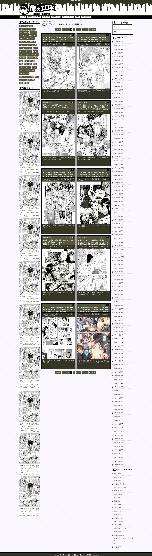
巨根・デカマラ (25, 67)
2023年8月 (117, 175)
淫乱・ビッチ (24, 73)
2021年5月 (117, 275)
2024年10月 (117, 123)
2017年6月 (117, 450)
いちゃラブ (24, 29)
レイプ (35, 51)
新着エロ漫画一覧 (34, 17)
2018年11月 (117, 387)
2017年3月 (117, 461)
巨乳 (21, 64)
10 (83, 29)
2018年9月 (117, 394)
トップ (23, 17)
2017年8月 (117, 442)
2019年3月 (117, 372)
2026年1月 (117, 67)
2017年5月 (117, 453)
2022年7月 (117, 223)
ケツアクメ (85, 246)
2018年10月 (117, 390)
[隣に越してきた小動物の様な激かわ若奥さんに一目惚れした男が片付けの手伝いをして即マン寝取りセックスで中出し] (93, 67)
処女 (21, 61)
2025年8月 (117, 86)
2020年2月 (117, 331)
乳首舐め (23, 58)
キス (33, 38)
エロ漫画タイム (118, 518)
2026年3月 (117, 60)
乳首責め (30, 58)
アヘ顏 (22, 38)
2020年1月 (117, 335)
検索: (114, 26)
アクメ (22, 35)
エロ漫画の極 (117, 531)
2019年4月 (117, 368)
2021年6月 (117, 272)
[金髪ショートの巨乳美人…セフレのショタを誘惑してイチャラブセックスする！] (58, 135)
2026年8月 (117, 41)
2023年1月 (117, 201)
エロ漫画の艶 (117, 508)
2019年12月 (117, 338)
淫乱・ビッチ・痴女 (27, 77)
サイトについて (68, 17)
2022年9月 (117, 216)
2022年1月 (117, 246)
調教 (33, 80)
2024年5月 (117, 142)
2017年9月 (117, 439)
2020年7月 (117, 312)
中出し (22, 54)
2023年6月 (117, 182)
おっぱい (32, 29)
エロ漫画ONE (117, 547)
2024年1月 (117, 157)
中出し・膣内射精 (32, 54)
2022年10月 (117, 212)
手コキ (34, 67)
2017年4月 (117, 457)
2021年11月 (117, 253)
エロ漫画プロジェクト (120, 487)
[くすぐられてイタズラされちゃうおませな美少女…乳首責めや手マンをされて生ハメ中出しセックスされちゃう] (58, 67)
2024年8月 (117, 131)
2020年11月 (117, 298)
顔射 (21, 83)
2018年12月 (117, 383)
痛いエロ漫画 (117, 497)
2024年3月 (117, 149)
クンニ (22, 42)
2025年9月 (117, 82)
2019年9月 (117, 349)
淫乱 (33, 70)
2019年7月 (117, 357)
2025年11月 (117, 75)
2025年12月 (117, 71)
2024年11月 (117, 119)
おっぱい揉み (24, 32)
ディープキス (30, 42)
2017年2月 (117, 464)
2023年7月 (117, 179)
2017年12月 (117, 427)
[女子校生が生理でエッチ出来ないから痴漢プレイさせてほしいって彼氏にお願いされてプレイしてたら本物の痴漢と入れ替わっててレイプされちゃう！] (93, 338)
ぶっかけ (33, 32)
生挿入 (28, 80)
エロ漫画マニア (118, 514)
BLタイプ (116, 543)
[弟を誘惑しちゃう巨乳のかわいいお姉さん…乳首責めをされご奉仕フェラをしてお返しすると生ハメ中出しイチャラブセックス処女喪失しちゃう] (58, 203)
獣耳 (47, 180)
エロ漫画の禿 (117, 477)
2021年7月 (117, 268)
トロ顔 (22, 45)
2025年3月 (117, 105)
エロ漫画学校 (117, 504)
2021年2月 (117, 286)
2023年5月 (117, 186)
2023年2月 (117, 197)
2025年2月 (117, 108)
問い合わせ (86, 17)
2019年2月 (117, 375)
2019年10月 (117, 346)
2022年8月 (117, 220)
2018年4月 (117, 413)
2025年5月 (117, 97)
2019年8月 (117, 353)
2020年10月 (117, 301)
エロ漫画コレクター (119, 511)
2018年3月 (117, 416)
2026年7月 (117, 45)
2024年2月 (117, 153)
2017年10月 (117, 435)
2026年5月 (117, 53)
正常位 (28, 70)
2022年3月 (117, 238)
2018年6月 (117, 405)
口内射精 (31, 61)
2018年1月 (117, 424)
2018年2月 (117, 420)
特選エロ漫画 (117, 474)
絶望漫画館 (117, 501)
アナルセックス (31, 35)
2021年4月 (117, 279)
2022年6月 (117, 227)
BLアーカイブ (118, 491)
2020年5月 (117, 320)
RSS (77, 17)
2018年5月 (117, 409)
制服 (25, 61)
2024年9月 (117, 127)
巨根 (34, 64)
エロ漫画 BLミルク (119, 535)
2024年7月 (117, 134)
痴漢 (81, 315)
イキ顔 (28, 38)
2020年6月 (117, 316)
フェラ (22, 51)
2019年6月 (117, 361)
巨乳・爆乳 (28, 64)
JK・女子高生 (28, 26)
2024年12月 (117, 116)
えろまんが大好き (119, 521)
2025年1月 (117, 112)
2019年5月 (117, 364)
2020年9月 (117, 305)
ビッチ (35, 48)
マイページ (55, 17)
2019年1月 (117, 379)
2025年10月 (117, 79)
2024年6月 (117, 138)
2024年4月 (117, 145)
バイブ (60, 314)
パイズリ (29, 48)
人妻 (36, 58)
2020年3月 (117, 327)
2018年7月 (117, 401)
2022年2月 (117, 242)
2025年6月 (117, 93)
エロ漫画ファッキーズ (120, 528)
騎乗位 (26, 83)
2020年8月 (117, 309)
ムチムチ (29, 51)
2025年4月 (117, 101)
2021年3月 (117, 283)
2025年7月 (117, 90)
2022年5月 (117, 231)
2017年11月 (117, 431)
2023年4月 (117, 190)
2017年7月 (117, 446)
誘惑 (68, 111)
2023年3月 (117, 194)
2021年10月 (117, 257)
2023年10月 (117, 168)
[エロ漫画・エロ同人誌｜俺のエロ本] (37, 4)
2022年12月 (117, 205)
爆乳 (36, 77)
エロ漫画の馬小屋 (119, 484)
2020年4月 (117, 323)
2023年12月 (117, 160)
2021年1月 (117, 290)
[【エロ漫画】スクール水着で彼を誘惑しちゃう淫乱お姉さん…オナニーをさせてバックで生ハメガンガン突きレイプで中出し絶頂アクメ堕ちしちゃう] (93, 203)
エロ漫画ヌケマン (119, 525)
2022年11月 (117, 208)
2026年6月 (117, 49)
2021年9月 (117, 260)
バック (22, 48)
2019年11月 (117, 342)
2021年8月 (117, 264)
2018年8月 (117, 398)
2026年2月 (117, 64)
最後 (93, 29)
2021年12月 (117, 249)
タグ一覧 (46, 17)
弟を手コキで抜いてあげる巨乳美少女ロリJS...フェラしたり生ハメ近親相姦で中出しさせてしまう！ (29, 124)
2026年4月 (117, 56)
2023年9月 (117, 171)
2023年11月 (117, 164)
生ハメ (22, 80)
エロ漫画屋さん (118, 494)
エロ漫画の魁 (117, 480)
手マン (22, 70)
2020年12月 (117, 294)
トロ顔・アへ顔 (31, 45)
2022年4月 (117, 234)
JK (21, 26)
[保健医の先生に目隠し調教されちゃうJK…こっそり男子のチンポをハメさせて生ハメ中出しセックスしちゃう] (58, 270)
